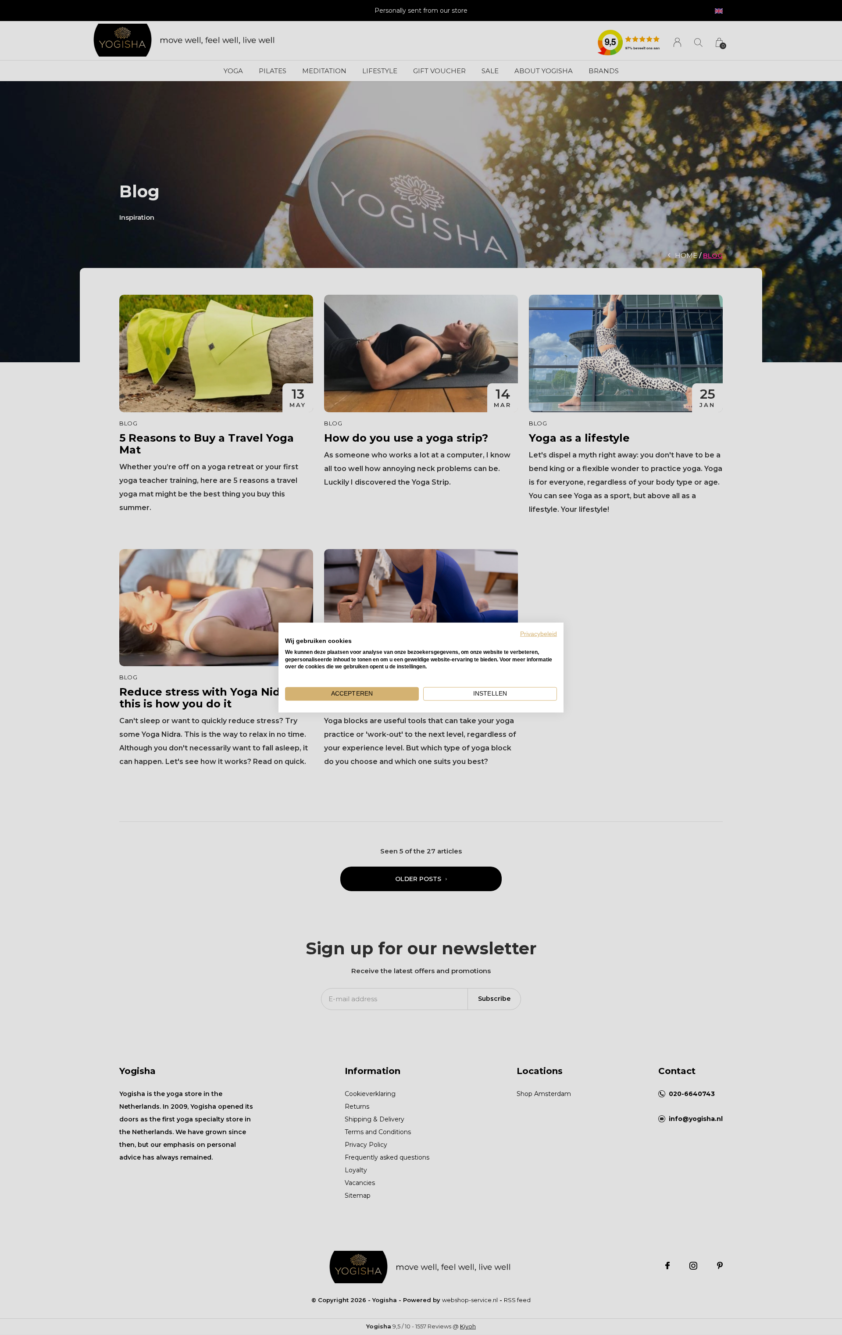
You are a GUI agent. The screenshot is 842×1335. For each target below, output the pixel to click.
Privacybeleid (538, 634)
